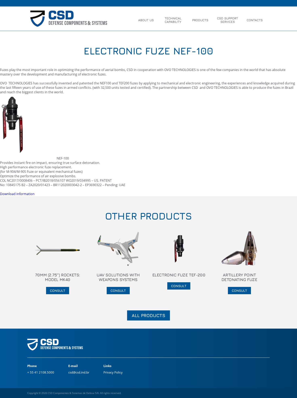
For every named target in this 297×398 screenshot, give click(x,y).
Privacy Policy (113, 372)
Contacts (255, 20)
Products (200, 20)
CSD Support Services (227, 20)
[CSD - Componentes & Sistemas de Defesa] (68, 19)
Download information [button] (17, 194)
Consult (57, 290)
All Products (148, 315)
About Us (146, 20)
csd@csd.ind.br (78, 372)
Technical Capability (173, 20)
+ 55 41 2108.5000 (40, 372)
